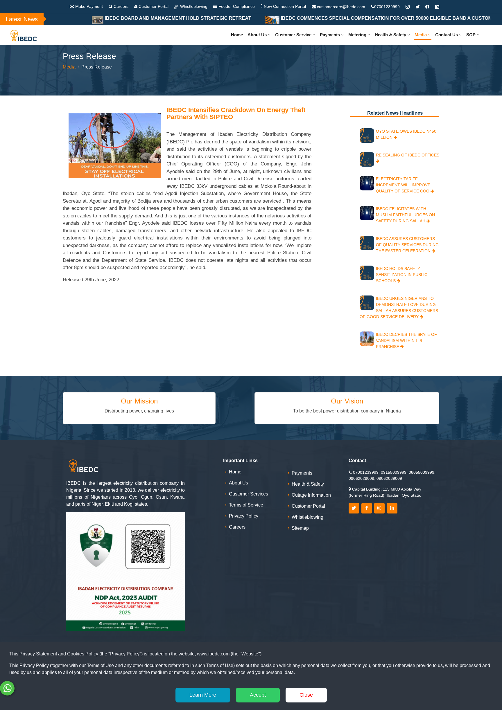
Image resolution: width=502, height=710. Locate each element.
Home (237, 34)
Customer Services (248, 494)
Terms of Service (246, 505)
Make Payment (88, 6)
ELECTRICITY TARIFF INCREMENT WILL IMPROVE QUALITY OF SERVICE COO (403, 184)
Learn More (202, 695)
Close (306, 695)
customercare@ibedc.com (341, 7)
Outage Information (311, 495)
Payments (330, 34)
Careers (120, 6)
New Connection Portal (284, 6)
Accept (258, 695)
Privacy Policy (243, 516)
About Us (257, 34)
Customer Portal (152, 6)
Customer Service (293, 34)
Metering (357, 34)
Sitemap (300, 528)
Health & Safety (390, 34)
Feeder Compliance (236, 6)
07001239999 (387, 6)
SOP (471, 34)
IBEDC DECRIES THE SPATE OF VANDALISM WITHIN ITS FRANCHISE (406, 340)
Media (421, 34)
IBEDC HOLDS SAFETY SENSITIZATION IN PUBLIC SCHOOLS (401, 274)
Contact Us (446, 34)
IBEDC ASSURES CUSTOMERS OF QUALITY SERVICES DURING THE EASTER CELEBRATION (407, 244)
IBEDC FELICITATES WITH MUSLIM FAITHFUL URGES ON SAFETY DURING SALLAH (405, 214)
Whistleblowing (193, 6)
